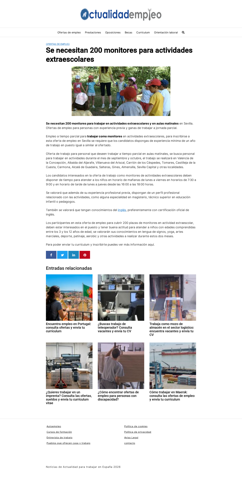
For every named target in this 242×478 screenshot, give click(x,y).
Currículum (143, 32)
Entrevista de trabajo (59, 437)
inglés (122, 210)
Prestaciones (93, 32)
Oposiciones (113, 32)
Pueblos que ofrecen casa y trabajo (68, 443)
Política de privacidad (137, 431)
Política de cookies (136, 426)
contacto (129, 443)
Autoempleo (54, 426)
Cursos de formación (59, 431)
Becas (128, 32)
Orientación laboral (166, 32)
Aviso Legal (131, 437)
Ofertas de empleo (69, 32)
